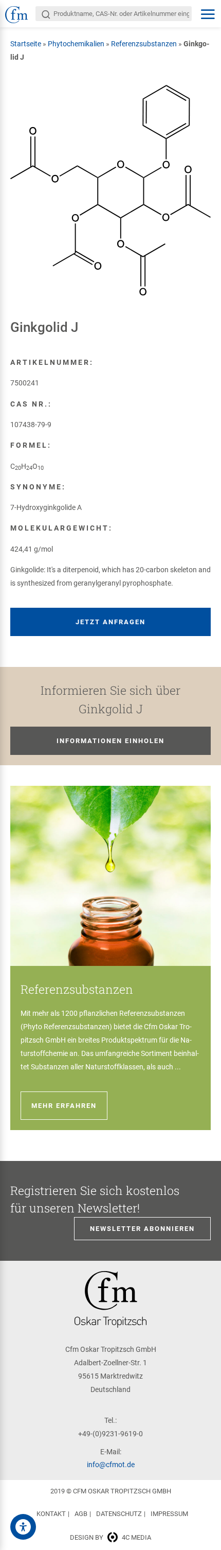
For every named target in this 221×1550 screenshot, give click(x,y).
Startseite (25, 44)
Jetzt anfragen (110, 622)
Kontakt (51, 1514)
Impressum (169, 1514)
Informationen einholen (110, 741)
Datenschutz (119, 1514)
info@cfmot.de (111, 1464)
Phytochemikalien (76, 44)
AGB (81, 1514)
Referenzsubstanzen (144, 44)
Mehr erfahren (64, 1105)
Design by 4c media (110, 1537)
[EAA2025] (23, 1527)
